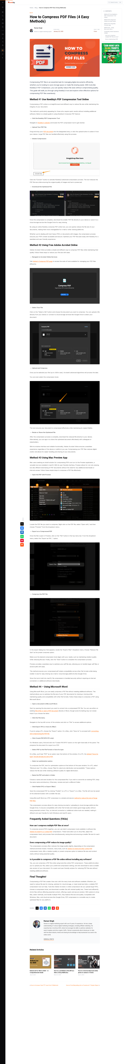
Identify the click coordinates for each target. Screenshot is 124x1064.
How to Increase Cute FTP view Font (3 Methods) (44, 985)
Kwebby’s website (44, 123)
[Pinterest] (22, 540)
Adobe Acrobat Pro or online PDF (41, 832)
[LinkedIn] (22, 532)
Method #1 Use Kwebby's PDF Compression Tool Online (110, 16)
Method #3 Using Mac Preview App (110, 24)
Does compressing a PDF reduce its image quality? (111, 40)
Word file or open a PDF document (46, 711)
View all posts (49, 939)
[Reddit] (22, 544)
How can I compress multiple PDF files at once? (111, 36)
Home (31, 7)
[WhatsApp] (22, 536)
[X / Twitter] (22, 524)
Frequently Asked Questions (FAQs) (111, 32)
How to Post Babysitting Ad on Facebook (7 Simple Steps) (82, 985)
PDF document (48, 131)
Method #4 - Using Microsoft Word (109, 28)
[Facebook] (22, 528)
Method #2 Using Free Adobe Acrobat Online (110, 20)
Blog (36, 7)
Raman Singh (38, 28)
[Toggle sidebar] (2, 2)
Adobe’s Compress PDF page (43, 261)
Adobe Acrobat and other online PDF (80, 848)
